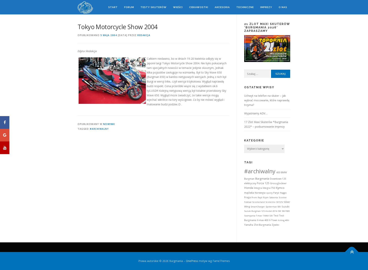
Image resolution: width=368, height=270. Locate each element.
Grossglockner (278, 183)
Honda (248, 188)
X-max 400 (262, 220)
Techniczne (245, 7)
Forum (129, 7)
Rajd (260, 197)
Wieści (178, 7)
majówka (249, 192)
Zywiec (275, 224)
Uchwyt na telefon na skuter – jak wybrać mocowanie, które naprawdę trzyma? (266, 100)
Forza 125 (263, 183)
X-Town (273, 220)
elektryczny (250, 183)
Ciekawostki (198, 7)
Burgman (249, 178)
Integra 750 (269, 188)
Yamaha (248, 224)
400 (278, 172)
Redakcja (143, 35)
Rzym (266, 197)
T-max (259, 215)
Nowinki (109, 124)
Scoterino (270, 202)
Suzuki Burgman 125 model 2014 (260, 211)
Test (276, 215)
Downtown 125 (278, 178)
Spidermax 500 (273, 206)
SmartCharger (258, 206)
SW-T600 (286, 211)
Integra (258, 188)
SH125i (279, 202)
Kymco (280, 188)
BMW (284, 172)
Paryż (276, 192)
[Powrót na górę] (352, 252)
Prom (254, 197)
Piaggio (283, 193)
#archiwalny (99, 128)
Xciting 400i (283, 220)
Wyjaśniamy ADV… (255, 113)
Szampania (249, 215)
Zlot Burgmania (262, 224)
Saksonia (273, 197)
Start (113, 7)
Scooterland (258, 202)
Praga (247, 197)
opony (269, 193)
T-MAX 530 (268, 215)
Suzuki (285, 206)
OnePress (192, 261)
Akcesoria (222, 7)
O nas (283, 7)
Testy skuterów (153, 7)
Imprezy (266, 7)
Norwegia (260, 192)
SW (279, 211)
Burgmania (262, 178)
